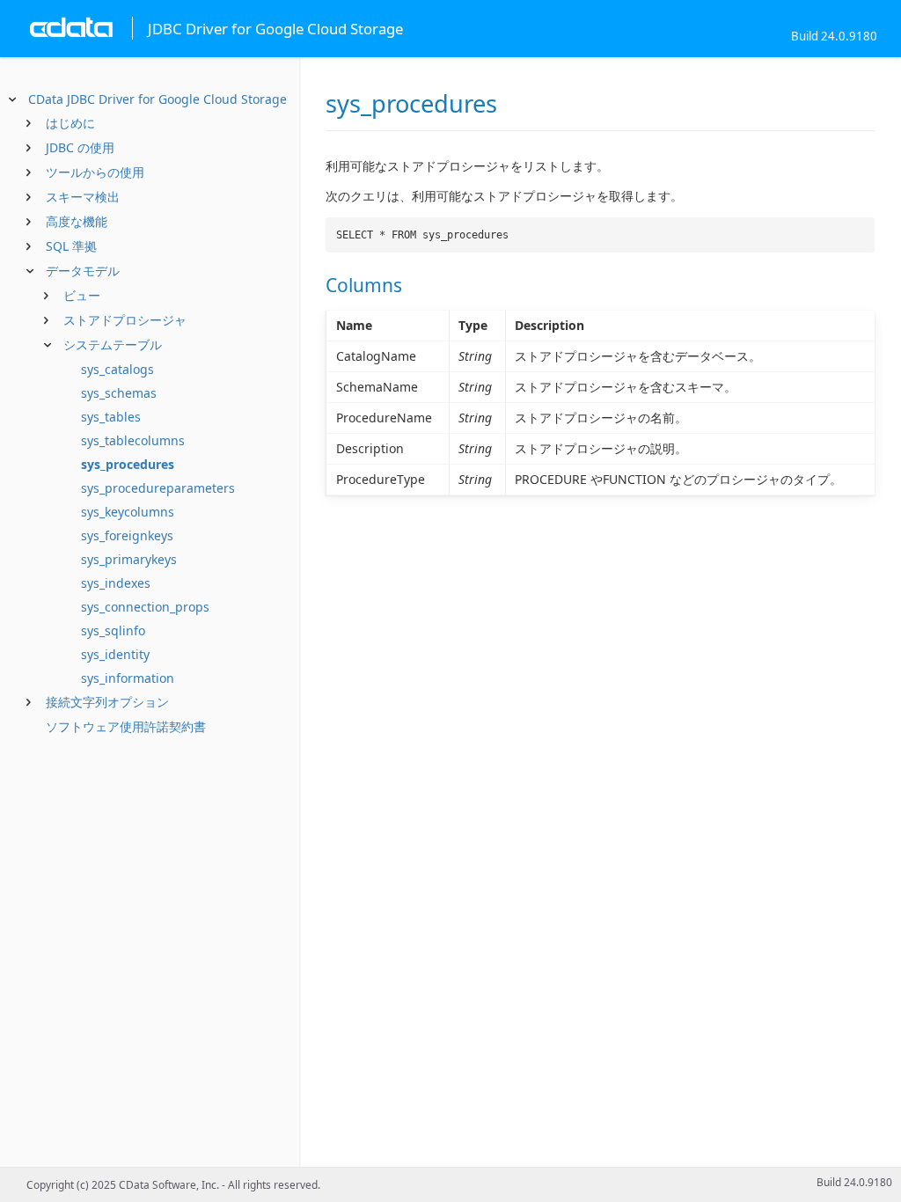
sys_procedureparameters (158, 488)
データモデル (83, 270)
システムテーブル (112, 344)
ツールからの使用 (95, 172)
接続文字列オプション (107, 701)
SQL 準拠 (71, 246)
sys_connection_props (145, 606)
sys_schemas (119, 393)
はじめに (70, 122)
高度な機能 (76, 221)
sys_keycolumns (127, 511)
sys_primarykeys (129, 559)
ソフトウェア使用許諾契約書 (126, 726)
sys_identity (115, 654)
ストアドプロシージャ (125, 319)
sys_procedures (127, 464)
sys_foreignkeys (127, 535)
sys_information (127, 678)
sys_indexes (115, 583)
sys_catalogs (117, 369)
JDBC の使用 (80, 147)
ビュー (81, 295)
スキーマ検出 (83, 196)
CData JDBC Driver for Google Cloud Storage (157, 99)
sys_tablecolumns (133, 440)
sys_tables (111, 416)
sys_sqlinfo (113, 630)
